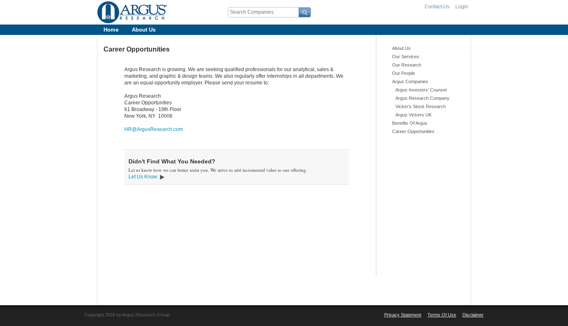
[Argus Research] (132, 12)
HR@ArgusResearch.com (153, 129)
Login (461, 7)
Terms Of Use (441, 314)
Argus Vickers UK (413, 114)
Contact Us (437, 7)
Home (111, 30)
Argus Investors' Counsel (421, 89)
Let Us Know (142, 177)
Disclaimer (473, 314)
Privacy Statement (402, 314)
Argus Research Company (422, 98)
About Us (144, 30)
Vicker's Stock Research (420, 106)
